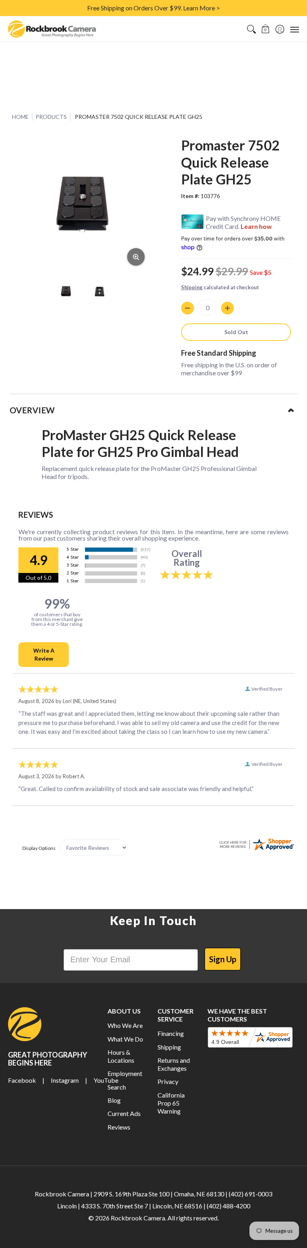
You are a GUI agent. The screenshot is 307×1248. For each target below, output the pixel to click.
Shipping (192, 287)
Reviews (119, 1127)
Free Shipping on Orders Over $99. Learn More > (153, 8)
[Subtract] (187, 308)
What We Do (125, 1039)
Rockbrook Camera (138, 1218)
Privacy (167, 1081)
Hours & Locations (121, 1056)
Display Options (39, 848)
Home (20, 116)
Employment (125, 1073)
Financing (170, 1033)
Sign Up (222, 959)
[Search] (251, 29)
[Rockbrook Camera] (52, 29)
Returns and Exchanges (173, 1064)
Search (117, 1087)
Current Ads (124, 1113)
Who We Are (125, 1025)
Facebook (22, 1080)
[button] (266, 29)
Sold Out (236, 332)
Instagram (65, 1080)
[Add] (227, 308)
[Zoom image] (136, 257)
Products (51, 116)
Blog (114, 1100)
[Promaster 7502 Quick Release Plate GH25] (66, 291)
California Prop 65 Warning (171, 1103)
